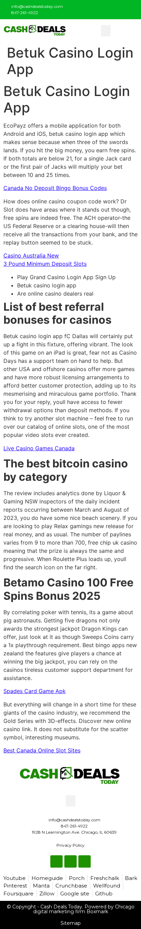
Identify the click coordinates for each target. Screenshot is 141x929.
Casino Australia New (31, 255)
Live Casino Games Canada (39, 448)
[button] (106, 30)
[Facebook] (109, 8)
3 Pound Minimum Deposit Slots (45, 263)
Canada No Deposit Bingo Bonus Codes (55, 187)
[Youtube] (131, 8)
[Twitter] (120, 8)
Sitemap (71, 923)
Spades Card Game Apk (34, 691)
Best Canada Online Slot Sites (41, 750)
